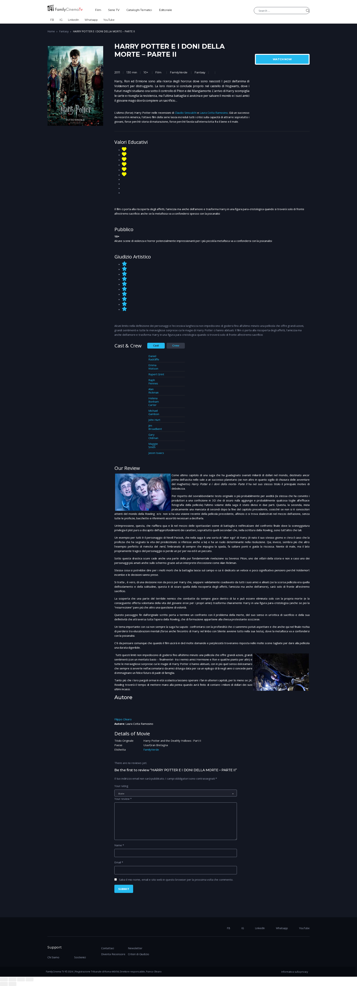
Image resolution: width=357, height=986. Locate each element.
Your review (123, 799)
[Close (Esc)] (4, 979)
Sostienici (80, 957)
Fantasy (63, 31)
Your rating (121, 786)
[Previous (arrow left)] (4, 984)
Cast (156, 345)
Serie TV (113, 10)
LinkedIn (73, 20)
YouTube (109, 20)
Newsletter (135, 948)
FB (52, 20)
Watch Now (282, 59)
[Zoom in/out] (29, 979)
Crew (175, 345)
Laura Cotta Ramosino (214, 112)
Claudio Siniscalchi (186, 112)
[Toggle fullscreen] (21, 979)
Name (119, 845)
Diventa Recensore (113, 954)
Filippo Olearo (123, 719)
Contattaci (107, 948)
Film (98, 10)
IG (61, 20)
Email (118, 862)
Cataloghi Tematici (139, 10)
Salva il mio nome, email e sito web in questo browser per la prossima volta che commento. (176, 879)
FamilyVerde (178, 72)
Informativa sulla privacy (294, 971)
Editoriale (165, 10)
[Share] (12, 979)
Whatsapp (91, 20)
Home (51, 31)
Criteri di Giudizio (138, 954)
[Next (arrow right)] (12, 984)
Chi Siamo (53, 957)
